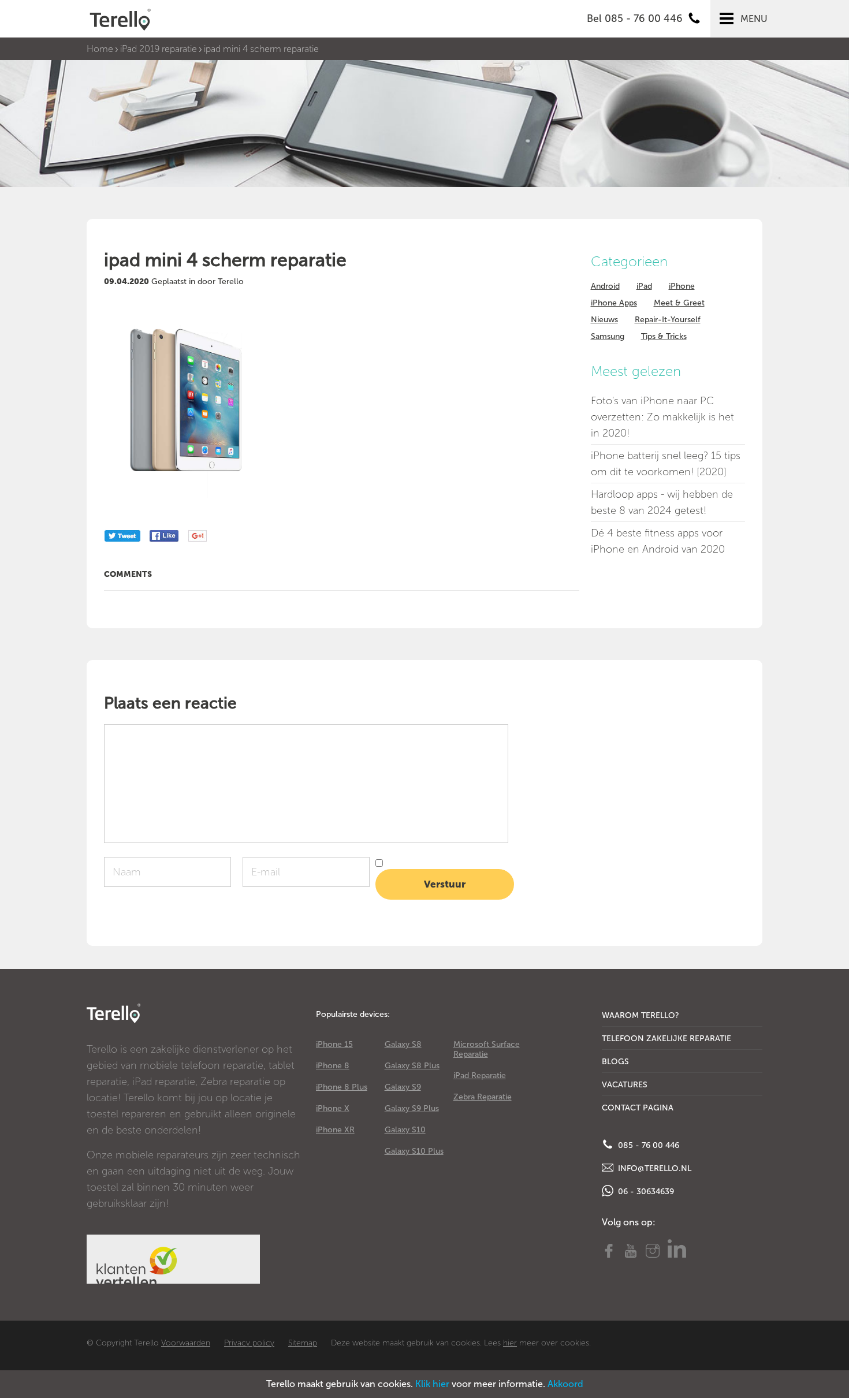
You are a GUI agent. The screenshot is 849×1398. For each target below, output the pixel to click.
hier (510, 1343)
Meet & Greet (679, 303)
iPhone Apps (614, 303)
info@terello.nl (653, 1168)
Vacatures (624, 1085)
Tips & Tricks (664, 336)
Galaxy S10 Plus (414, 1151)
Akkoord (565, 1383)
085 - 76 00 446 (647, 1145)
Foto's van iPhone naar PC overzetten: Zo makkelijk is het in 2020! (662, 416)
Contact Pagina (637, 1108)
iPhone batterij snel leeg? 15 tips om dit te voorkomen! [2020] (665, 463)
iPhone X (332, 1108)
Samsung (607, 336)
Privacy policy (249, 1343)
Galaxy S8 (403, 1044)
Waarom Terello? (640, 1015)
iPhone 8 (332, 1066)
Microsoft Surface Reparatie (486, 1049)
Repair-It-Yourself (668, 320)
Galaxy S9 (403, 1087)
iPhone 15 (334, 1044)
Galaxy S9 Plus (412, 1108)
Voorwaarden (185, 1343)
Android (605, 286)
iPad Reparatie (479, 1075)
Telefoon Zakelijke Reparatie (666, 1038)
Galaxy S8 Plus (412, 1066)
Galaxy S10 (405, 1130)
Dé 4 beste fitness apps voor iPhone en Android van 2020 (658, 541)
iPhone (682, 286)
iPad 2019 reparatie (158, 48)
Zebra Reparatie (482, 1097)
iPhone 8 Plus (341, 1087)
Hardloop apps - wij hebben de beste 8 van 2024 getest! (662, 502)
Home (100, 48)
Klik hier (432, 1383)
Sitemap (302, 1343)
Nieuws (604, 320)
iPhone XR (335, 1130)
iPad (644, 286)
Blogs (615, 1062)
